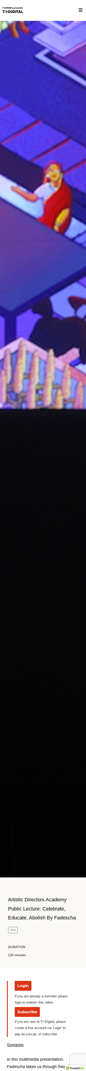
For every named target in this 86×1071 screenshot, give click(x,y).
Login (23, 986)
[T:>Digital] (12, 10)
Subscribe (27, 1012)
